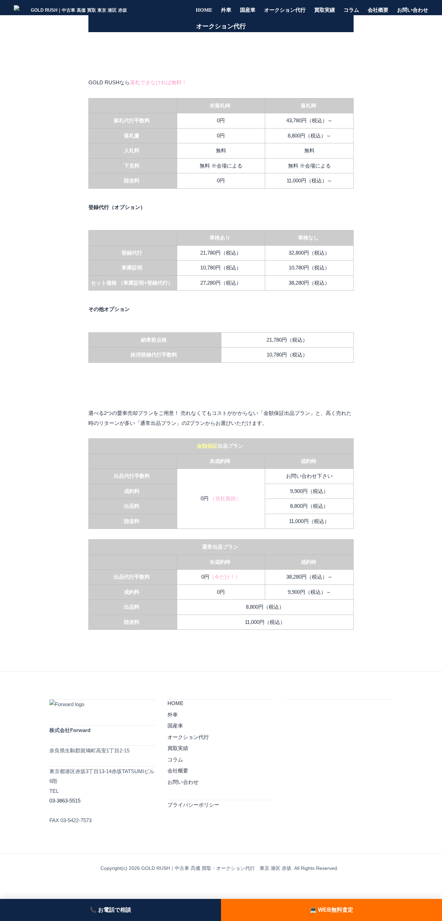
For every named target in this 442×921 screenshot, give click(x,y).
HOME (204, 10)
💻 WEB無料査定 (331, 910)
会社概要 (378, 10)
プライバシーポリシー (193, 805)
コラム (351, 10)
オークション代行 (285, 10)
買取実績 (324, 10)
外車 (226, 10)
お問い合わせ (412, 10)
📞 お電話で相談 (110, 910)
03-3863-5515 (64, 801)
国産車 (248, 10)
